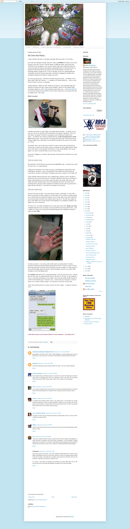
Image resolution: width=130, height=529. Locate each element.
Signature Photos (79, 47)
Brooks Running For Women (92, 321)
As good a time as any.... (92, 244)
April (87, 230)
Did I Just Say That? (91, 255)
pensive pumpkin (37, 373)
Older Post (74, 497)
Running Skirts (88, 323)
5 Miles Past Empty (50, 9)
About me (36, 47)
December (89, 213)
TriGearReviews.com (88, 115)
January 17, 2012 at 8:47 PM (62, 352)
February (88, 235)
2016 (86, 202)
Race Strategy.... (90, 248)
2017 (86, 200)
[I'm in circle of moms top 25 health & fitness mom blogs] (92, 136)
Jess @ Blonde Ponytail (38, 413)
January (88, 237)
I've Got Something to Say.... (93, 252)
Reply (33, 358)
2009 (86, 271)
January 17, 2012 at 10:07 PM (44, 386)
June (87, 226)
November (89, 215)
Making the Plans (90, 259)
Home (28, 47)
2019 (86, 195)
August (88, 222)
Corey (34, 386)
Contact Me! (67, 47)
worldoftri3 (87, 316)
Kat (42, 185)
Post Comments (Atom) (41, 500)
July (87, 224)
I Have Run (88, 286)
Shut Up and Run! (90, 283)
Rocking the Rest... (91, 246)
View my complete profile (89, 103)
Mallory (34, 425)
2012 (86, 211)
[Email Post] (51, 342)
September (89, 219)
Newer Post (31, 497)
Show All (100, 291)
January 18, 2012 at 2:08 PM (44, 425)
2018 (86, 197)
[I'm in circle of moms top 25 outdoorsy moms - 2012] (92, 139)
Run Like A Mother (90, 278)
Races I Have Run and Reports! (51, 47)
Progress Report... (90, 241)
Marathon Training (90, 239)
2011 (86, 266)
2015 (86, 204)
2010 (86, 268)
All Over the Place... (91, 250)
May (87, 228)
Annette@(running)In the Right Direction (43, 352)
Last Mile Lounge (89, 289)
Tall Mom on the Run (90, 281)
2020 (86, 193)
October (88, 217)
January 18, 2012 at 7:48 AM (44, 398)
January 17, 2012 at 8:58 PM (49, 373)
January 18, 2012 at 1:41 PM (53, 413)
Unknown (34, 363)
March (88, 233)
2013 (86, 208)
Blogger (72, 516)
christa (34, 398)
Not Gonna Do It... (90, 257)
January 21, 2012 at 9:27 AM (47, 451)
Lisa (33, 436)
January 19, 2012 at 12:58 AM (43, 436)
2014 (86, 206)
